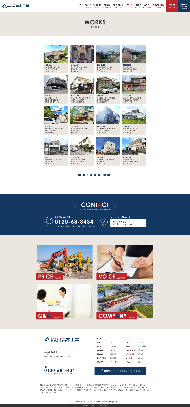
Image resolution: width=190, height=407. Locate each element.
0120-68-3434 (74, 221)
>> (109, 175)
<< (79, 175)
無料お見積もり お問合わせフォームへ (122, 223)
